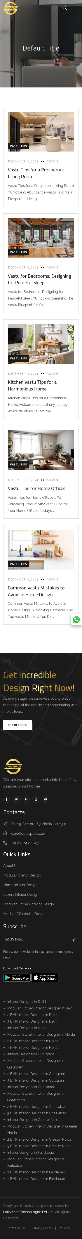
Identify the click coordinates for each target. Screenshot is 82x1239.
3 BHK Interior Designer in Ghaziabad (36, 1113)
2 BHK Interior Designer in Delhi (32, 1015)
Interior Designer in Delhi (26, 1002)
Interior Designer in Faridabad (30, 1152)
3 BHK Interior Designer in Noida (33, 1048)
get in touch (17, 725)
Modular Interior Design (22, 875)
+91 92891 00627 (25, 843)
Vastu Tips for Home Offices (36, 488)
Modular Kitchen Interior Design (28, 904)
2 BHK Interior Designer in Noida (33, 1041)
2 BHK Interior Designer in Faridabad (36, 1172)
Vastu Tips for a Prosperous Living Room (36, 173)
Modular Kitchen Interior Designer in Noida (41, 1034)
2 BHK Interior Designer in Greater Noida (39, 1139)
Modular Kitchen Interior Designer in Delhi (40, 1008)
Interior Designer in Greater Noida (33, 1120)
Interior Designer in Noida (27, 1028)
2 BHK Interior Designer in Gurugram (36, 1074)
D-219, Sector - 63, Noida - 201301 (38, 824)
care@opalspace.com (28, 833)
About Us (10, 866)
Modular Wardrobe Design (24, 914)
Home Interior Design (20, 885)
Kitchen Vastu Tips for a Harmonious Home (32, 385)
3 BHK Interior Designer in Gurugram (36, 1080)
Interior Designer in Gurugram (30, 1054)
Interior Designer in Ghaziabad (31, 1087)
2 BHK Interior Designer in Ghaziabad (36, 1107)
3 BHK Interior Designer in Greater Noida (39, 1146)
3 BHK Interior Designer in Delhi (32, 1021)
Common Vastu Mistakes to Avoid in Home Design (36, 591)
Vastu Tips (18, 146)
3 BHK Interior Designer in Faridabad (36, 1179)
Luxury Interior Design (20, 894)
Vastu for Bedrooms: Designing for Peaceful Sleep (39, 279)
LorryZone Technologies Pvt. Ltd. (28, 1212)
